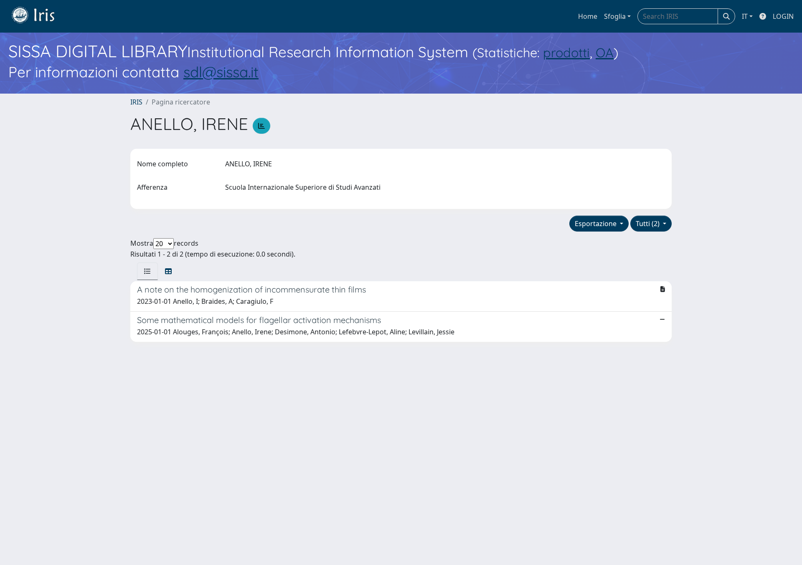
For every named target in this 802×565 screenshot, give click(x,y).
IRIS (136, 102)
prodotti (566, 52)
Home (587, 16)
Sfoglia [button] (615, 16)
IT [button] (745, 16)
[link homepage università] (39, 16)
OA (605, 52)
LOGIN (783, 16)
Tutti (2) (648, 223)
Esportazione (596, 223)
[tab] (147, 271)
